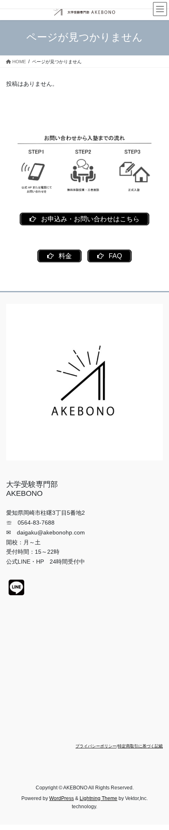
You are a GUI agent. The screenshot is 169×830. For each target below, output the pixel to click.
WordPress (61, 798)
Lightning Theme (98, 798)
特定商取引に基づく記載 (140, 746)
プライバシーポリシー (95, 746)
